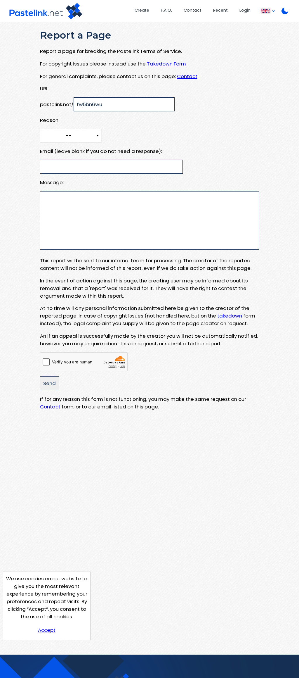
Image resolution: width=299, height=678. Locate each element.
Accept (46, 630)
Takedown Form (166, 63)
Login (245, 10)
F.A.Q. (166, 10)
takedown (229, 315)
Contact (192, 10)
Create (142, 10)
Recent (220, 10)
